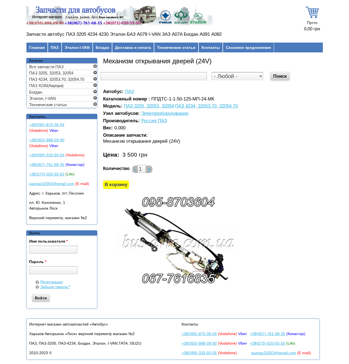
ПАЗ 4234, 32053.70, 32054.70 (206, 106)
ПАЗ (55, 47)
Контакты (210, 47)
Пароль (37, 262)
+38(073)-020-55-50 (46, 174)
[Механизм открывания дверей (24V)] (178, 286)
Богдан (102, 47)
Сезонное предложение (248, 47)
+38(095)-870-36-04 (46, 125)
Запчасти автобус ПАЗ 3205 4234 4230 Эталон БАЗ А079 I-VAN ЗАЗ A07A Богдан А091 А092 (124, 34)
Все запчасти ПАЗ (46, 66)
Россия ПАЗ (154, 121)
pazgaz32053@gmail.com (51, 183)
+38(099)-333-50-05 (46, 155)
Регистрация (51, 282)
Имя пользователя (48, 241)
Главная (37, 47)
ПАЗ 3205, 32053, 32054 (149, 106)
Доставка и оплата (133, 47)
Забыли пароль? (55, 287)
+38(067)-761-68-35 (46, 164)
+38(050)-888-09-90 (46, 140)
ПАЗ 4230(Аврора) (46, 85)
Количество (116, 168)
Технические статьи (176, 47)
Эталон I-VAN (77, 47)
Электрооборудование (164, 113)
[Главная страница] (119, 25)
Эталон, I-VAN (42, 98)
